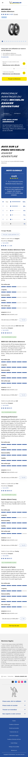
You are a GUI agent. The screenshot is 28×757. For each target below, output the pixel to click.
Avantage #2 (17, 113)
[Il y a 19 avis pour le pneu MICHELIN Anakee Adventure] (6, 181)
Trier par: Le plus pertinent (10, 234)
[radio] (14, 202)
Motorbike (10, 676)
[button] (9, 14)
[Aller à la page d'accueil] (15, 2)
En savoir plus (5, 57)
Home (4, 676)
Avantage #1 (6, 113)
